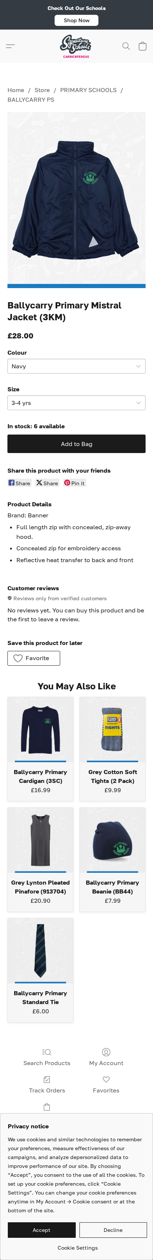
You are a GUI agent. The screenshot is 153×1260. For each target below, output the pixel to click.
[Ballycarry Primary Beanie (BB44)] (112, 840)
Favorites (106, 1090)
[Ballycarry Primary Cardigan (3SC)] (40, 729)
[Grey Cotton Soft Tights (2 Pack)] (112, 729)
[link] (77, 1245)
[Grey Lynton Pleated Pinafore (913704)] (40, 840)
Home (15, 90)
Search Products (46, 1063)
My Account (106, 1063)
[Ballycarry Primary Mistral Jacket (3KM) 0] (76, 200)
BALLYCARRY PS (30, 99)
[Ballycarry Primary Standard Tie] (40, 950)
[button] (76, 20)
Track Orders (47, 1090)
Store (42, 90)
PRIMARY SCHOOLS (88, 90)
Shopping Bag (47, 1117)
